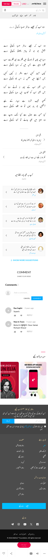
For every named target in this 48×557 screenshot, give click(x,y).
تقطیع (44, 457)
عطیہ (44, 445)
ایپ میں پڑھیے (24, 545)
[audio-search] (5, 10)
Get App (7, 4)
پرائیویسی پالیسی (28, 426)
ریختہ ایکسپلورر (20, 468)
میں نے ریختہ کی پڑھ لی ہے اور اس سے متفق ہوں (24, 427)
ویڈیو (21, 15)
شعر (30, 15)
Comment (37, 298)
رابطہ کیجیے (21, 457)
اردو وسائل (42, 462)
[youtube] (25, 524)
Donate (16, 4)
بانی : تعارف (20, 451)
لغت (26, 15)
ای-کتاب (15, 15)
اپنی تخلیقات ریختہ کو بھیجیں (38, 468)
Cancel (27, 298)
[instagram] (19, 524)
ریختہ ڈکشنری (20, 489)
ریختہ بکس (21, 494)
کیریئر (22, 462)
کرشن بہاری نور (40, 33)
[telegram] (12, 524)
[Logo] (36, 3)
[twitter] (31, 524)
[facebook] (37, 524)
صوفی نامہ (43, 483)
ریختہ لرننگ (42, 489)
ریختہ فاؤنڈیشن (20, 445)
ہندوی (22, 483)
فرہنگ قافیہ (42, 451)
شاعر (34, 15)
